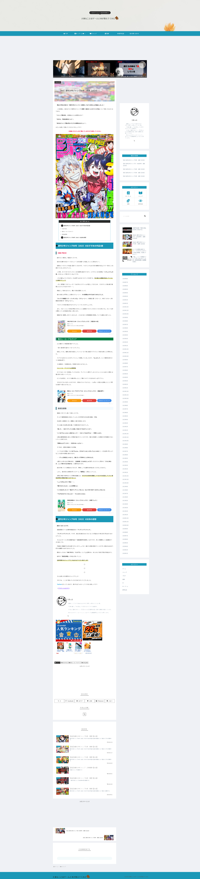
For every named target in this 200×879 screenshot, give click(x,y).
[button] (110, 701)
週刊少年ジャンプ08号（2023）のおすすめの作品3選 (77, 225)
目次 (83, 221)
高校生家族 (64, 234)
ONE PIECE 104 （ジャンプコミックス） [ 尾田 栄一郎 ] (83, 321)
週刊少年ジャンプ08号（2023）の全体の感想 (75, 237)
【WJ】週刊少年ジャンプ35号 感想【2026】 (133, 172)
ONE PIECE (64, 228)
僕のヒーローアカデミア (67, 231)
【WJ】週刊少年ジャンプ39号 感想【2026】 (133, 160)
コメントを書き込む (84, 858)
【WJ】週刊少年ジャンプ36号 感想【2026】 (133, 169)
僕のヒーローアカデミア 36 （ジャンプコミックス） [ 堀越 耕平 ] (85, 391)
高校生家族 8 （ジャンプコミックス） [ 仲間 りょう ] (82, 500)
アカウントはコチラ (63, 588)
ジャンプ (58, 662)
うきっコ (70, 599)
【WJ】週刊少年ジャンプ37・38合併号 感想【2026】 (133, 164)
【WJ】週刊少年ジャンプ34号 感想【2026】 (133, 176)
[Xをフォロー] (68, 616)
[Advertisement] (100, 48)
